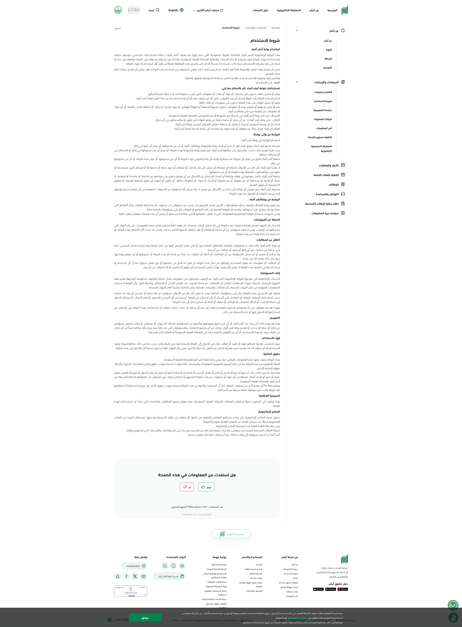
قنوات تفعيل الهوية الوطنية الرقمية (250, 584)
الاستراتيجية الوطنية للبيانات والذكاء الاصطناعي (214, 575)
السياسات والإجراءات (255, 27)
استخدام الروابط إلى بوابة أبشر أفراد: (260, 140)
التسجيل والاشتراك (254, 591)
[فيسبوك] (126, 576)
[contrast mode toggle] (182, 566)
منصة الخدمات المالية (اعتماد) (214, 599)
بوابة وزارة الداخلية (219, 564)
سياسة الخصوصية (290, 569)
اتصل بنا (259, 564)
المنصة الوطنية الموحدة (216, 569)
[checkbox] (206, 487)
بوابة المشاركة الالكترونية (216, 586)
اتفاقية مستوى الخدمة (288, 582)
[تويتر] (135, 576)
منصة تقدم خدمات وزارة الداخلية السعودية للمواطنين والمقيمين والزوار (332, 571)
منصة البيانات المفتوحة (216, 582)
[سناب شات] (118, 576)
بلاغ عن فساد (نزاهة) (253, 569)
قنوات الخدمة (256, 578)
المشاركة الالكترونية (289, 9)
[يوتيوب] (143, 576)
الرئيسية (332, 9)
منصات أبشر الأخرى (208, 10)
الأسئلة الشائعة (255, 573)
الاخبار (295, 578)
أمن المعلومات (291, 596)
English (173, 10)
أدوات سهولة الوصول (289, 587)
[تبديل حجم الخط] (173, 566)
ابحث (151, 10)
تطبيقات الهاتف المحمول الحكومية (216, 605)
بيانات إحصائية (292, 591)
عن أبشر (314, 9)
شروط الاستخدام (291, 573)
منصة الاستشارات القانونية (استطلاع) (215, 592)
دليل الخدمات (260, 9)
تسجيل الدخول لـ (235, 533)
